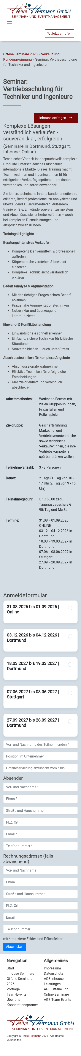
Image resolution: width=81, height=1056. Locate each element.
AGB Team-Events (57, 1000)
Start (10, 968)
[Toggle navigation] (9, 23)
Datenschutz (53, 973)
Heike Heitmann (31, 1035)
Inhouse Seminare (20, 973)
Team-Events (16, 994)
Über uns (13, 1000)
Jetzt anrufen (60, 33)
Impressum (52, 968)
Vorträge (13, 989)
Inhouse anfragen (54, 118)
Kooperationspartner (22, 1005)
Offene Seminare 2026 (20, 54)
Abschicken (15, 947)
